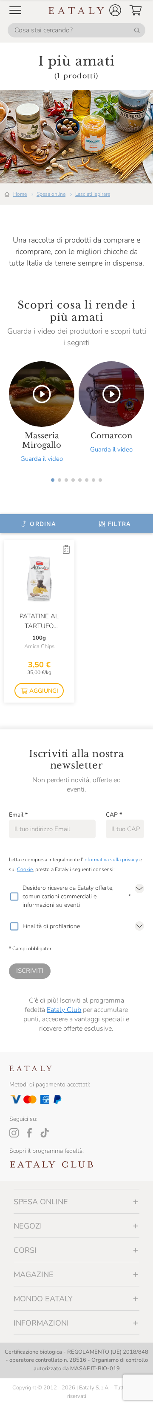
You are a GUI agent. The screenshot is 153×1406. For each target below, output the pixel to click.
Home (20, 194)
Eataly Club (64, 1009)
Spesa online (51, 194)
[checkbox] (14, 897)
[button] (115, 10)
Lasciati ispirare (92, 194)
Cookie (25, 869)
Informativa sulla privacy (110, 859)
